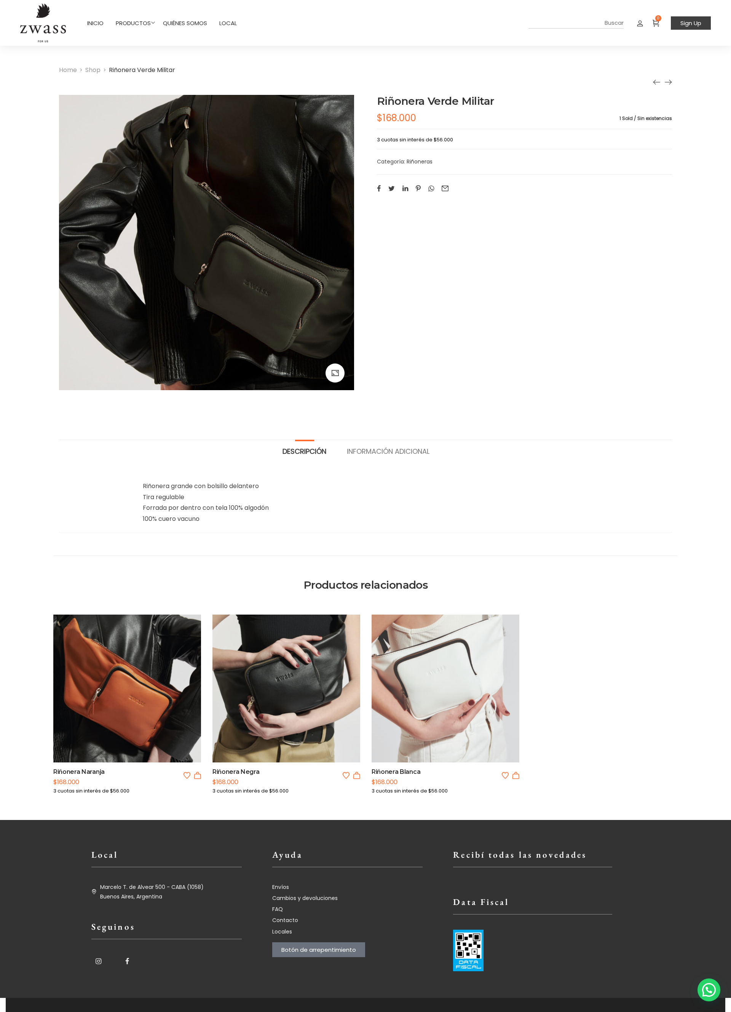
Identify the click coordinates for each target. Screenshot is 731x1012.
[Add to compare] (137, 703)
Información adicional (388, 451)
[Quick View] (117, 703)
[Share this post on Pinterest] (418, 188)
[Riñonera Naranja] (668, 82)
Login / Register (640, 23)
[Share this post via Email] (445, 188)
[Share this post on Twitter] (391, 188)
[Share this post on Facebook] (379, 188)
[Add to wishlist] (187, 775)
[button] (197, 775)
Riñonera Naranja (79, 771)
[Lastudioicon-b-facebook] (127, 961)
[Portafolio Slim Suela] (657, 82)
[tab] (304, 447)
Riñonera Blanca (396, 771)
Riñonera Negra (236, 771)
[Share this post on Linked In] (405, 188)
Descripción (304, 451)
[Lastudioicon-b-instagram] (98, 961)
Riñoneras (420, 161)
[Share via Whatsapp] (431, 188)
